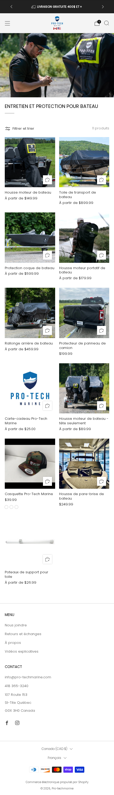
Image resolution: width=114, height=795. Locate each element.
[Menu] (7, 23)
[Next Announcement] (103, 6)
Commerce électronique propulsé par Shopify (57, 782)
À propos (13, 642)
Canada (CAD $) (54, 749)
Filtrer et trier (23, 128)
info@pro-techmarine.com (28, 677)
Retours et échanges (23, 633)
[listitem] (57, 6)
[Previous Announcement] (11, 6)
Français (54, 758)
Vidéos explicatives (21, 651)
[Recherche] (106, 23)
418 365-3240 (16, 685)
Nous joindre (16, 625)
